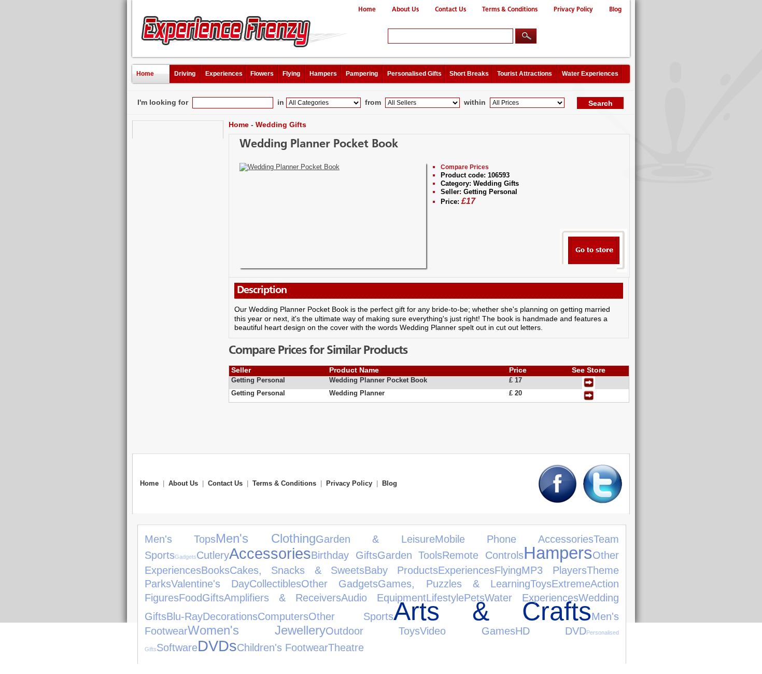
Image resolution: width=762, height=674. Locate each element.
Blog (615, 9)
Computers (283, 616)
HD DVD (550, 631)
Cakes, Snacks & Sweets (297, 570)
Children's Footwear (282, 647)
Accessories (270, 553)
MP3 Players (553, 570)
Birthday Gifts (344, 555)
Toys (541, 583)
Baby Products (401, 570)
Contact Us (450, 9)
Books (215, 570)
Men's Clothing (265, 538)
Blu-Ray (184, 616)
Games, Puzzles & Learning (454, 583)
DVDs (217, 646)
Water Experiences (590, 73)
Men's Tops (180, 539)
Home (367, 9)
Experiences (224, 73)
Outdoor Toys (373, 631)
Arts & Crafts (492, 611)
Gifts (213, 597)
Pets (474, 597)
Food (190, 597)
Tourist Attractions (524, 73)
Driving (184, 73)
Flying (291, 73)
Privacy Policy (573, 9)
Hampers (323, 73)
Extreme (571, 583)
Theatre (346, 647)
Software (177, 647)
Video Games (467, 631)
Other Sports (350, 616)
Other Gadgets (339, 583)
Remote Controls (483, 555)
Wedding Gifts (281, 124)
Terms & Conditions (510, 9)
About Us (405, 9)
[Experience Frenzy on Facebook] (557, 501)
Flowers (262, 73)
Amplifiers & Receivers (282, 597)
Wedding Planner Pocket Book (318, 144)
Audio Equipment (383, 597)
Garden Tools (410, 555)
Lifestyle (445, 597)
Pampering (362, 73)
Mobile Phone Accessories (514, 539)
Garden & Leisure (375, 539)
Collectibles (275, 583)
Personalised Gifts (414, 73)
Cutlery (212, 555)
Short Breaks (469, 73)
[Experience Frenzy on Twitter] (602, 501)
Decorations (230, 616)
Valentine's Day (210, 583)
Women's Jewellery (257, 630)
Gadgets (185, 557)
